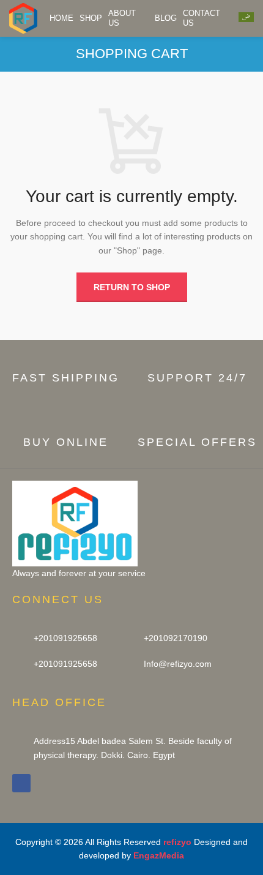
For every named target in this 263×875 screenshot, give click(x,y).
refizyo (177, 842)
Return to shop (132, 287)
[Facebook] (21, 783)
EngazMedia (158, 855)
